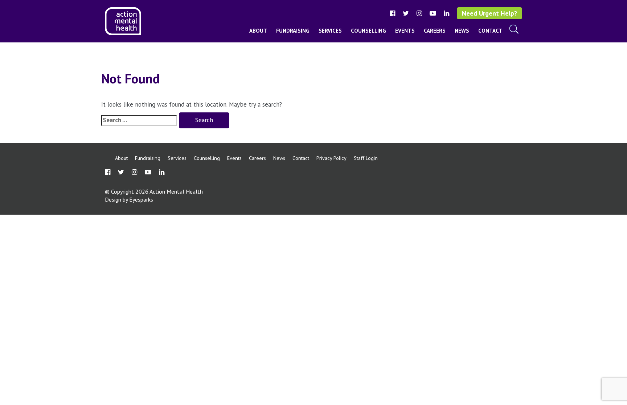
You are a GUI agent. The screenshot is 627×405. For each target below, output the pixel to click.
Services (330, 30)
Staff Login (366, 157)
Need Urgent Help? (489, 13)
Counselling (368, 30)
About (258, 30)
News (462, 30)
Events (405, 30)
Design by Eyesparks (129, 199)
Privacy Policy (331, 157)
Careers (435, 30)
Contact (490, 30)
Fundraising (293, 30)
